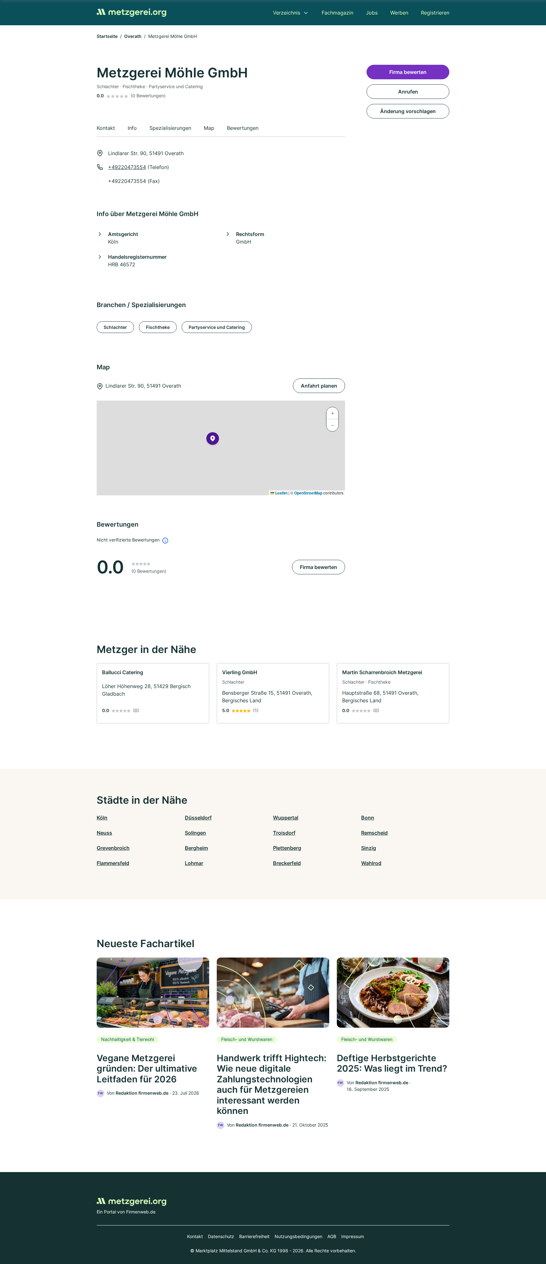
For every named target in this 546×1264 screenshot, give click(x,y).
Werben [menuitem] (399, 12)
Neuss (104, 833)
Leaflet (281, 493)
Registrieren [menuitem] (435, 12)
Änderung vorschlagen (408, 111)
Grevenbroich (113, 848)
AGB (331, 1236)
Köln (102, 817)
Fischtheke (158, 327)
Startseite (107, 36)
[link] (153, 693)
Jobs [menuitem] (372, 12)
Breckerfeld (287, 863)
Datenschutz (221, 1236)
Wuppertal (285, 817)
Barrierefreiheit (254, 1236)
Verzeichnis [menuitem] (286, 12)
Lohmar (194, 863)
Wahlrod (371, 863)
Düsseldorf (198, 817)
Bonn (367, 817)
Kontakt (195, 1236)
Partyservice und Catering (217, 327)
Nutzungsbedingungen (298, 1236)
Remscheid (374, 833)
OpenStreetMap (308, 493)
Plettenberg (287, 848)
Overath (133, 36)
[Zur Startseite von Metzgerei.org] (131, 13)
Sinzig (368, 848)
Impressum (352, 1236)
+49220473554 (127, 167)
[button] (212, 440)
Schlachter (115, 327)
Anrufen (408, 91)
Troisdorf (284, 833)
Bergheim (196, 848)
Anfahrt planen (319, 386)
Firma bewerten (318, 567)
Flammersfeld (113, 863)
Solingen (195, 833)
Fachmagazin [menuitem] (337, 12)
